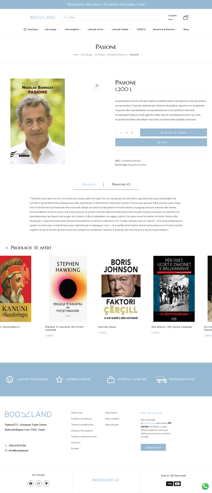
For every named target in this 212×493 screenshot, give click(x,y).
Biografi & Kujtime (118, 54)
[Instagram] (38, 483)
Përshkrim (88, 184)
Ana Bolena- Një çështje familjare (171, 326)
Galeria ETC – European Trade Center (26, 424)
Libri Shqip (86, 54)
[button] (97, 85)
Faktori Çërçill (107, 326)
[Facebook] (31, 483)
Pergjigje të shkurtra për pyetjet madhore (64, 328)
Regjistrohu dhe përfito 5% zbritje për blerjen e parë (106, 4)
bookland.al (150, 422)
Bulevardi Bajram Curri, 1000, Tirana (25, 429)
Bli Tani (162, 142)
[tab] (88, 185)
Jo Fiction (100, 54)
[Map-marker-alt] (46, 483)
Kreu (75, 54)
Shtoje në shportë (175, 132)
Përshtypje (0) (121, 184)
